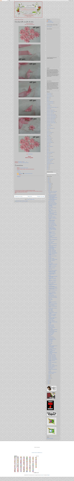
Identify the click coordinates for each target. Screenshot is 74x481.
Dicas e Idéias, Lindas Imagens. (52, 225)
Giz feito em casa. (50, 319)
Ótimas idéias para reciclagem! (52, 203)
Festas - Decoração (49, 132)
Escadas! (49, 300)
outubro (50, 185)
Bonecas (48, 98)
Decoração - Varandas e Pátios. (51, 122)
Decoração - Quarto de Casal (51, 114)
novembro (50, 184)
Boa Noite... (50, 261)
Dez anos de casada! (51, 241)
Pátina (48, 157)
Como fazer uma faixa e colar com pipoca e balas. (52, 318)
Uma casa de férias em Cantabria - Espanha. (51, 220)
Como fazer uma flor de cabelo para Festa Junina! (52, 332)
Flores (23, 162)
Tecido (48, 164)
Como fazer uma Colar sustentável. (51, 236)
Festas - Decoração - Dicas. (52, 224)
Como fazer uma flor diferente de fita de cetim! (52, 246)
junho (49, 190)
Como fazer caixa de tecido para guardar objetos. (52, 276)
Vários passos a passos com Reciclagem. (52, 205)
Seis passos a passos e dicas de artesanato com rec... (52, 288)
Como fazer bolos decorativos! (52, 270)
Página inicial (30, 196)
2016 (48, 178)
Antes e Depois (50, 209)
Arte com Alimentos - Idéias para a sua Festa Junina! (52, 330)
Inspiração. (49, 344)
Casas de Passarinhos (50, 101)
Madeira (48, 143)
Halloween (48, 136)
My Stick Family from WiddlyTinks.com (37, 452)
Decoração (48, 108)
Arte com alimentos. (51, 311)
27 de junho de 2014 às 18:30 (28, 173)
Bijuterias (48, 97)
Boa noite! (49, 323)
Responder (18, 170)
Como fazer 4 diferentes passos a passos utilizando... (52, 198)
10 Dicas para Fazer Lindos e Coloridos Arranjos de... (52, 196)
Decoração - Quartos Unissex (51, 118)
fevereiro (50, 378)
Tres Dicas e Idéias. (51, 373)
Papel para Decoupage (50, 152)
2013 (48, 182)
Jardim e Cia (48, 139)
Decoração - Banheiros (51, 260)
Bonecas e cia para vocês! (52, 202)
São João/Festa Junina (50, 163)
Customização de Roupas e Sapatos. (52, 107)
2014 (48, 181)
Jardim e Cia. (50, 298)
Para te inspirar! (50, 206)
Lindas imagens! (50, 310)
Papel (47, 150)
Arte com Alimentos (51, 226)
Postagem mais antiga (40, 196)
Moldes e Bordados (49, 146)
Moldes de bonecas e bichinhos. (52, 303)
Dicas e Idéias (49, 125)
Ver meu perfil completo (50, 22)
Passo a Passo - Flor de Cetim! (52, 191)
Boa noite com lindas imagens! (52, 214)
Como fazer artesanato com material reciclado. (52, 248)
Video (47, 167)
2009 (48, 383)
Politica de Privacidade (50, 438)
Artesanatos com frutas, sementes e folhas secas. (52, 228)
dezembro (50, 183)
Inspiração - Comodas (51, 249)
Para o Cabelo (49, 153)
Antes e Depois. (49, 93)
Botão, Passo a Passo (51, 201)
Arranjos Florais (49, 94)
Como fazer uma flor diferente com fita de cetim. (52, 213)
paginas (48, 149)
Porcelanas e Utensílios (51, 327)
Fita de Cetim (20, 162)
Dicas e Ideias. (50, 215)
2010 (48, 382)
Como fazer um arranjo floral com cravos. (52, 349)
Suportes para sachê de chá (52, 372)
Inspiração (49, 335)
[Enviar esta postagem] (26, 161)
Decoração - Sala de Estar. (52, 251)
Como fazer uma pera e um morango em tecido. (52, 273)
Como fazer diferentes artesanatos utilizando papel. (52, 286)
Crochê (48, 104)
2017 (48, 177)
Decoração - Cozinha (51, 258)
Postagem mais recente (18, 196)
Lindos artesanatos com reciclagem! (51, 351)
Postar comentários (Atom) (30, 199)
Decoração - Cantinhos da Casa (51, 111)
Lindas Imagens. (50, 242)
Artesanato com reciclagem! (52, 314)
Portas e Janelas (49, 160)
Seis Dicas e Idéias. (51, 333)
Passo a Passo (26, 162)
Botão (48, 100)
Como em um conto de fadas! (52, 194)
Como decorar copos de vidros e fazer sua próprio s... (52, 199)
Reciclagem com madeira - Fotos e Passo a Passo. (52, 271)
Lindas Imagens (50, 309)
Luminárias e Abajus (49, 142)
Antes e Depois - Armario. (51, 354)
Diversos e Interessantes (50, 128)
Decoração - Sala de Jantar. (51, 121)
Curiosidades (48, 105)
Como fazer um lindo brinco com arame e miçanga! (52, 346)
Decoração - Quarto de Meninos (51, 115)
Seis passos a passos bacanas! (52, 297)
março (49, 377)
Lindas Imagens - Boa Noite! (52, 229)
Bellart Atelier (21, 173)
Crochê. (49, 230)
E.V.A (47, 129)
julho (49, 189)
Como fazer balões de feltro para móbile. (52, 339)
